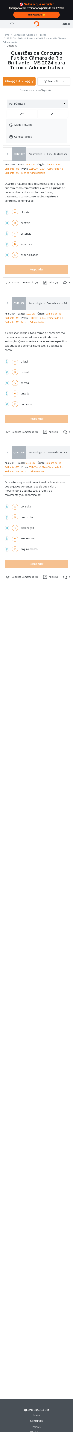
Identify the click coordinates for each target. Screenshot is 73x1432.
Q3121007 (19, 154)
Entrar (66, 24)
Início (36, 1415)
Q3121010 (19, 452)
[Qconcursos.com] (36, 24)
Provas (36, 1426)
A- (52, 113)
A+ (22, 113)
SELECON (30, 164)
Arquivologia (35, 154)
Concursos (36, 1420)
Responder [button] (36, 269)
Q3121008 (19, 303)
